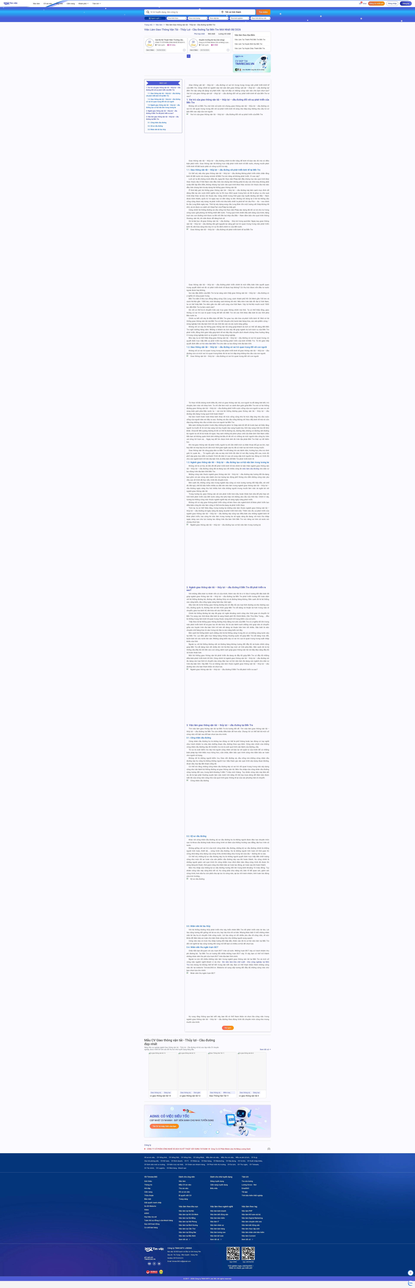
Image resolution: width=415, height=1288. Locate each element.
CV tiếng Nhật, (198, 1157)
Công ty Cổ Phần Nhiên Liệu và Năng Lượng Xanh (214, 42)
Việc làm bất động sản (219, 1214)
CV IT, (186, 1161)
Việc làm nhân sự (217, 1225)
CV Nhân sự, (195, 1161)
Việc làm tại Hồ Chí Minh (188, 1214)
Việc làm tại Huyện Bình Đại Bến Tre (248, 44)
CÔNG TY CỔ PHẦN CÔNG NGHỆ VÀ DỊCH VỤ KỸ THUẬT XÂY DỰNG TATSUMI (170, 42)
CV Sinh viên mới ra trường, (154, 1165)
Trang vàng (183, 1199)
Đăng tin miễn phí (376, 3)
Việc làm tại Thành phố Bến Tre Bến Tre (250, 39)
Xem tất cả (264, 1049)
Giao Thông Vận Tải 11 (219, 1096)
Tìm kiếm (263, 12)
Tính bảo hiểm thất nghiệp (252, 1195)
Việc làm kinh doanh (218, 1211)
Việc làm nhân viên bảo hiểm (253, 1232)
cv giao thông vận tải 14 (160, 1096)
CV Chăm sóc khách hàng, (195, 1165)
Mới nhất (211, 34)
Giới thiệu (148, 1181)
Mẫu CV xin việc (185, 1185)
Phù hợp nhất (199, 34)
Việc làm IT (214, 1222)
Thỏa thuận (149, 1195)
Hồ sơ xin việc (184, 1192)
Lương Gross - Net (249, 1185)
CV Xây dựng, (231, 1161)
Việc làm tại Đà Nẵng (187, 1218)
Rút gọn (228, 1028)
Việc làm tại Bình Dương (188, 1225)
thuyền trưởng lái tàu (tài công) (211, 40)
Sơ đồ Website (150, 1206)
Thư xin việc (183, 1188)
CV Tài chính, (149, 1168)
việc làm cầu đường (250, 468)
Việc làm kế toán (216, 1236)
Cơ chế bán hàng (151, 1227)
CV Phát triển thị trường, (216, 1165)
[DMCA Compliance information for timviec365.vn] (161, 1272)
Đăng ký (406, 3)
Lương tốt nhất (224, 34)
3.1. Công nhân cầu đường (157, 123)
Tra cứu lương (247, 1181)
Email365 (245, 1188)
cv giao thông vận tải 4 (249, 1096)
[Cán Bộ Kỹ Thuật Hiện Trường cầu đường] (149, 43)
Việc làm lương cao (218, 1232)
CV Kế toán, (165, 1161)
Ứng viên (59, 3)
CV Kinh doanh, (177, 1161)
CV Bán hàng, (206, 1161)
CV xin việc (48, 3)
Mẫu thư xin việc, (227, 1157)
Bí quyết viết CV (185, 1195)
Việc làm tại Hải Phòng (188, 1222)
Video (146, 1210)
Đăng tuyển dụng (217, 1181)
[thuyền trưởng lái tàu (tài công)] (193, 43)
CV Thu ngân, (243, 1165)
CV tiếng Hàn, (186, 1157)
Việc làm (36, 3)
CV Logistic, (160, 1168)
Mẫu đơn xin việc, (212, 1157)
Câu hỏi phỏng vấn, (151, 1161)
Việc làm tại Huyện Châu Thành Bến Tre (250, 48)
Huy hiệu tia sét (150, 1217)
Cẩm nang (71, 3)
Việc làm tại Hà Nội (186, 1211)
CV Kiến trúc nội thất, (175, 1165)
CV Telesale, (254, 1165)
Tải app (244, 1192)
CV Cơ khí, (242, 1161)
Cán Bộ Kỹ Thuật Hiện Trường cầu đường (169, 40)
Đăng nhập (392, 3)
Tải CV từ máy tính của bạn (164, 1126)
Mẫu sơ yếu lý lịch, (243, 1157)
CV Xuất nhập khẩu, (255, 1161)
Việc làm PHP (247, 1211)
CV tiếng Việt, (174, 1157)
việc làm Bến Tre (212, 343)
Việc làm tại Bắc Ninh (187, 1236)
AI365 (146, 1213)
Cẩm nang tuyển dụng (219, 1185)
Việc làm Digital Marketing (252, 1218)
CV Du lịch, (232, 1165)
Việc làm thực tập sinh (251, 1229)
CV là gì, (254, 1157)
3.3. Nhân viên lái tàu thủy (157, 129)
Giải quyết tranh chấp (152, 1203)
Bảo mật (147, 1199)
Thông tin (148, 1185)
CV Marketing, (218, 1161)
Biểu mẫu (214, 1188)
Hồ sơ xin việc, (149, 1157)
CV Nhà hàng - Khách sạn (176, 1168)
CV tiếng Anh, (162, 1157)
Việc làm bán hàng (217, 1229)
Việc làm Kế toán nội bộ (251, 1214)
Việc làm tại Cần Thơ (187, 1229)
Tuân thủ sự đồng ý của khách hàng (158, 1220)
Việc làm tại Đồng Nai (187, 1232)
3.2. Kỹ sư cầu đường (155, 126)
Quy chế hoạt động (152, 1224)
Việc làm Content (249, 1236)
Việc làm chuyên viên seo (252, 1222)
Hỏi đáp (147, 1188)
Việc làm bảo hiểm (217, 1218)
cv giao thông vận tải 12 (190, 1096)
